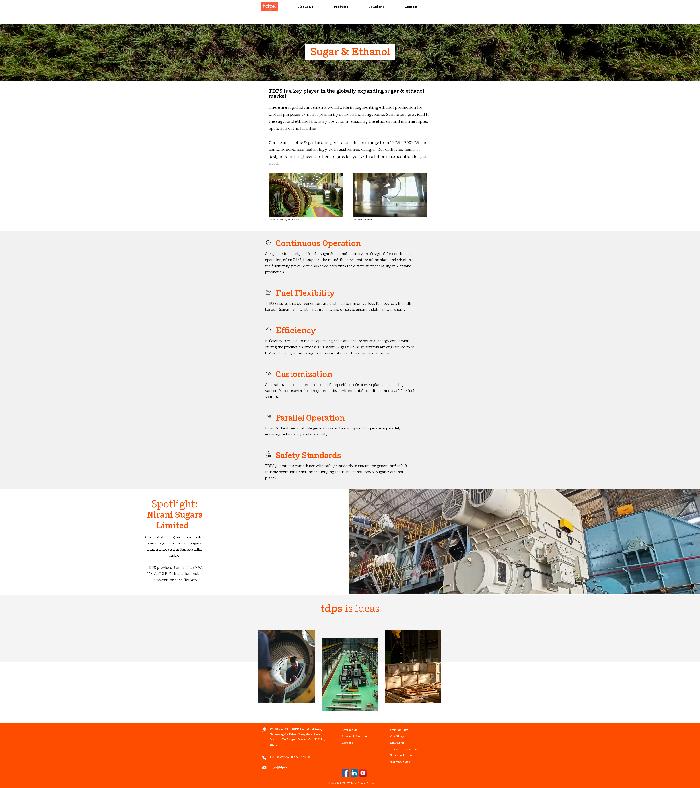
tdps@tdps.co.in (281, 767)
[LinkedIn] (354, 773)
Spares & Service (350, 736)
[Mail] (264, 767)
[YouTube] (363, 773)
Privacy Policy (398, 755)
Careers (347, 742)
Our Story (397, 736)
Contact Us (349, 730)
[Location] (264, 730)
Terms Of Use (398, 762)
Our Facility (398, 730)
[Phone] (264, 757)
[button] (306, 7)
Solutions (397, 742)
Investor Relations (398, 749)
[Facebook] (345, 773)
